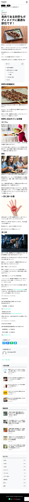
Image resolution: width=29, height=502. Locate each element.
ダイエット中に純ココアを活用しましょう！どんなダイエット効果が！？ (16, 378)
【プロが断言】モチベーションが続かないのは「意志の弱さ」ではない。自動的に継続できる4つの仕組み (16, 422)
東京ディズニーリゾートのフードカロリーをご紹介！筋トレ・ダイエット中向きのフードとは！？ (16, 371)
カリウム (11, 72)
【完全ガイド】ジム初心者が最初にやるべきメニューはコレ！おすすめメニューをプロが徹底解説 (16, 438)
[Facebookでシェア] (7, 343)
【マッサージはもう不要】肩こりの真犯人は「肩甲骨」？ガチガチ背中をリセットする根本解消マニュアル (16, 446)
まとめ (8, 79)
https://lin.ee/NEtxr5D (16, 313)
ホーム (3, 5)
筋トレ (14, 482)
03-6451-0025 (7, 309)
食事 (8, 5)
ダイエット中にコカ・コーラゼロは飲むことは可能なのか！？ (16, 385)
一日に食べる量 (10, 77)
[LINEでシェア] (11, 343)
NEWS (14, 460)
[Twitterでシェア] (4, 343)
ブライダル (14, 473)
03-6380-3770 (7, 335)
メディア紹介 (14, 476)
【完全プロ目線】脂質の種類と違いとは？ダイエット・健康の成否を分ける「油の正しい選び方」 (16, 413)
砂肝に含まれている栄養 (12, 70)
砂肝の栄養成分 (10, 67)
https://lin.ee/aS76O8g (19, 289)
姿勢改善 (14, 479)
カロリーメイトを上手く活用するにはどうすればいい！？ (16, 392)
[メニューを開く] (27, 2)
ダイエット (14, 470)
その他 (14, 463)
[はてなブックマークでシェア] (15, 343)
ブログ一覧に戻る (5, 360)
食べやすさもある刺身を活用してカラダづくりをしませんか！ (16, 398)
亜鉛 (10, 74)
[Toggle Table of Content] (21, 64)
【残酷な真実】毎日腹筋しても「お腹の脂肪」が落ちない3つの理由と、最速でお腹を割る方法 (16, 430)
